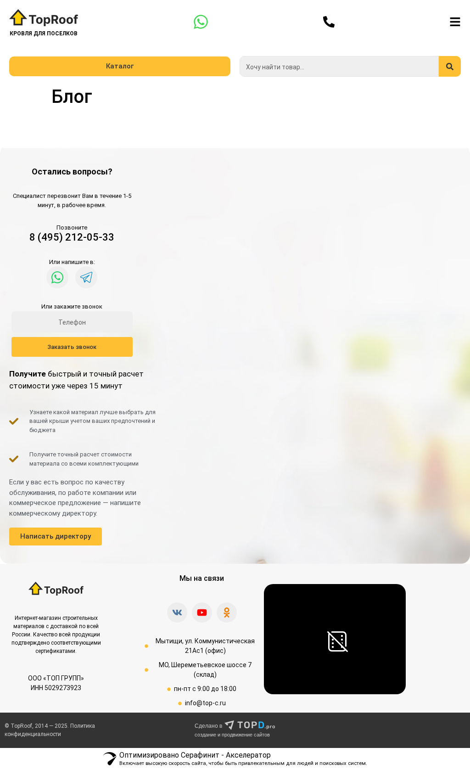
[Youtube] (202, 612)
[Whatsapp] (57, 277)
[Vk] (177, 612)
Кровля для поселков (44, 33)
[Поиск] (450, 66)
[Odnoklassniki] (227, 612)
